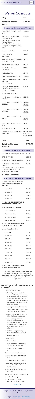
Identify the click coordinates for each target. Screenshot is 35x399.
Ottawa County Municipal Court (11, 3)
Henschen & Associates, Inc (22, 397)
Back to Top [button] (17, 384)
